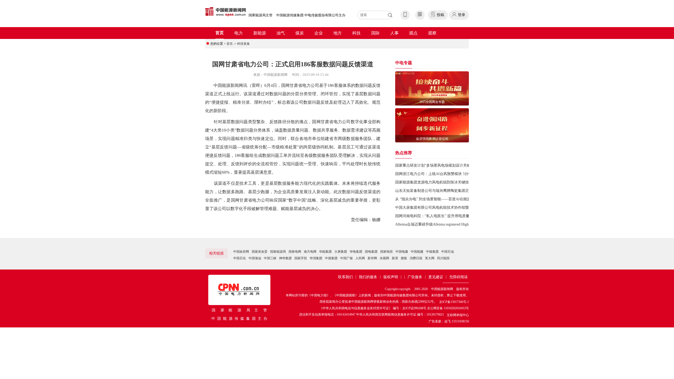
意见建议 (435, 277)
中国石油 (447, 251)
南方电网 (310, 251)
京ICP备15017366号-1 (454, 302)
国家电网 (295, 251)
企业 (318, 33)
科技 (356, 33)
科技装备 (243, 44)
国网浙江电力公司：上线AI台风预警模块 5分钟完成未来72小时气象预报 (454, 174)
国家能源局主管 (260, 15)
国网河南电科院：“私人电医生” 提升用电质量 (432, 216)
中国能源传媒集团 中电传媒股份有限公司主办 (310, 15)
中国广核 (346, 258)
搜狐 (404, 258)
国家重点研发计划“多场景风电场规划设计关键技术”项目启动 (444, 165)
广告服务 (415, 277)
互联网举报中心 (458, 315)
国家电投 (386, 251)
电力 (238, 33)
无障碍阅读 (458, 277)
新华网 (372, 258)
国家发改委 (259, 251)
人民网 (360, 258)
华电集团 (356, 251)
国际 (375, 33)
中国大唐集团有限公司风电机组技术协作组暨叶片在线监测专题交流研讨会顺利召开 (463, 208)
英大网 (429, 258)
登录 (461, 15)
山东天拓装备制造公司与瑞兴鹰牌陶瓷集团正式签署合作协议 (445, 191)
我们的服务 (368, 277)
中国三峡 (270, 258)
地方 (337, 33)
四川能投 (443, 258)
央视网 (384, 258)
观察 (432, 33)
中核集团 (432, 251)
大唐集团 (340, 251)
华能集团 (325, 251)
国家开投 (300, 258)
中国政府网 (241, 251)
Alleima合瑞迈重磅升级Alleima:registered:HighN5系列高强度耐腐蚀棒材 (452, 224)
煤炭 (299, 33)
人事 (394, 33)
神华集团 (285, 258)
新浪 (395, 258)
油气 (280, 33)
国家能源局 (278, 251)
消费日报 (416, 258)
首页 (219, 33)
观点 (413, 33)
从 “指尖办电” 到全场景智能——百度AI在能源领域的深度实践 (446, 199)
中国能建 (417, 251)
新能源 (259, 33)
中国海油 (255, 258)
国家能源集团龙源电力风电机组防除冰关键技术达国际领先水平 (446, 182)
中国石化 (239, 258)
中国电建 (401, 251)
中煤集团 (331, 258)
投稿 (440, 15)
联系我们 (345, 277)
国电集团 (371, 251)
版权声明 (390, 277)
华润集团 (316, 258)
